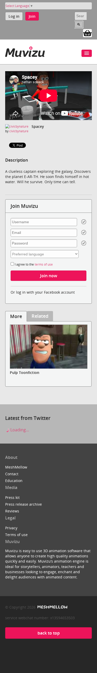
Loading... (19, 430)
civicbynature (18, 131)
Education (14, 480)
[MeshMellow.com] (51, 607)
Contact (11, 473)
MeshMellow (16, 467)
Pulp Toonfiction (24, 372)
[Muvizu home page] (25, 50)
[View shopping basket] (87, 33)
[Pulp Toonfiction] (48, 347)
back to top (49, 633)
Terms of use (16, 534)
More (16, 316)
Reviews (12, 511)
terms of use (44, 264)
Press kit (12, 497)
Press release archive (23, 504)
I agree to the (33, 264)
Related (40, 316)
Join (32, 16)
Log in (14, 16)
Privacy (11, 527)
